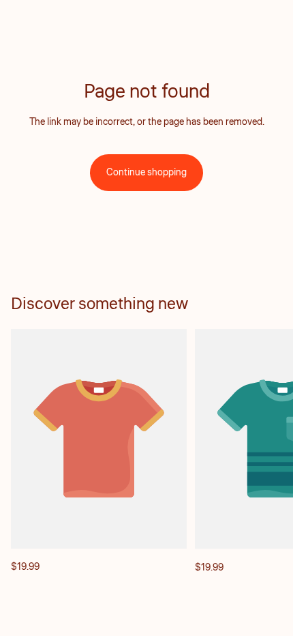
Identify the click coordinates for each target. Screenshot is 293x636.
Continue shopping (146, 172)
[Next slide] (267, 452)
